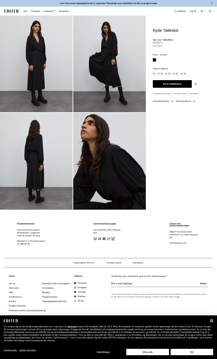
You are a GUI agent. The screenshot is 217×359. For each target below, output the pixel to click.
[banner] (108, 3)
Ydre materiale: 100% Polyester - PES (107, 231)
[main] (108, 233)
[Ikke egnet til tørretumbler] (103, 238)
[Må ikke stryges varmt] (108, 238)
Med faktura (194, 94)
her (178, 297)
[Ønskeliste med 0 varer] (201, 11)
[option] (154, 60)
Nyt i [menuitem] (26, 11)
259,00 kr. (158, 43)
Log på (193, 11)
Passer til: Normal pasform (28, 230)
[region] (32, 233)
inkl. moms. (158, 46)
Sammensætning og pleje (104, 224)
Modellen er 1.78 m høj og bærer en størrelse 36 (31, 242)
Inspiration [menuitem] (49, 11)
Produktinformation (161, 101)
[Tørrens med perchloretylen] (112, 238)
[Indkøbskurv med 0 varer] (210, 11)
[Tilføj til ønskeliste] (195, 84)
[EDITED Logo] (11, 11)
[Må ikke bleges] (99, 238)
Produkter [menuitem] (35, 11)
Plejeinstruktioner (184, 101)
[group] (159, 285)
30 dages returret (180, 94)
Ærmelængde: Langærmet (28, 233)
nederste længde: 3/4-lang (28, 236)
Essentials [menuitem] (64, 11)
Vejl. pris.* (163, 40)
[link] (11, 276)
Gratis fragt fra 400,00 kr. (162, 94)
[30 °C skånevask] (94, 238)
